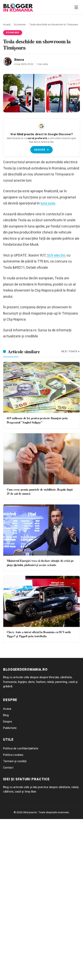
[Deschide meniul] (76, 7)
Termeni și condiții (14, 761)
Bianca (19, 60)
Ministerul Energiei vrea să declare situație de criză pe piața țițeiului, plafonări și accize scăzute (40, 562)
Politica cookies (13, 755)
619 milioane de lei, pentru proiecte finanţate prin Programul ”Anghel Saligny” (37, 420)
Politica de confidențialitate (20, 748)
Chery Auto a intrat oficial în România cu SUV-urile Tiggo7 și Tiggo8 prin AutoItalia (39, 634)
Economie (20, 24)
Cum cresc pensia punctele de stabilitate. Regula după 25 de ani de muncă (40, 491)
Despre (7, 721)
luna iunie (48, 203)
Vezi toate (69, 351)
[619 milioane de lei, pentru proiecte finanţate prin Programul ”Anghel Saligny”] (41, 387)
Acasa (7, 709)
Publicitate (10, 728)
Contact (8, 767)
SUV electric (56, 255)
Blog (6, 715)
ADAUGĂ (41, 149)
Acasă (6, 24)
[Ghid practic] (36, 7)
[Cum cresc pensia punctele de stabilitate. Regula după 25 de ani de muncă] (41, 458)
